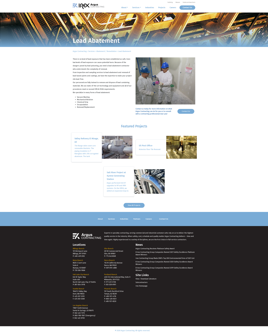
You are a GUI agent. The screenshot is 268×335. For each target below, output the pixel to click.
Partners (136, 219)
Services (135, 7)
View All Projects (134, 205)
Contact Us (187, 7)
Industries (149, 7)
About (123, 7)
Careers (173, 7)
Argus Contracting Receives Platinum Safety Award (155, 249)
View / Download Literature (146, 279)
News (178, 2)
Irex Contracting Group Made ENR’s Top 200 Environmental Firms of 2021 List (165, 258)
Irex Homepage (141, 286)
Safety (170, 2)
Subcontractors (189, 2)
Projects (161, 7)
